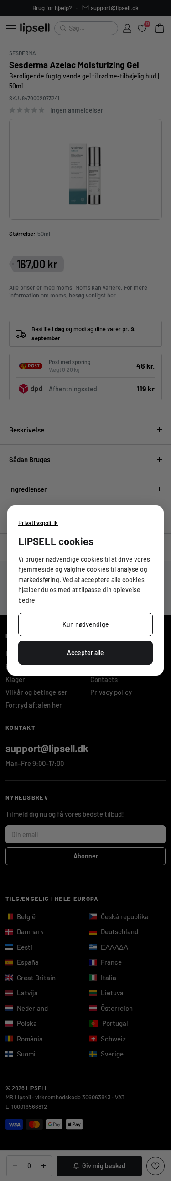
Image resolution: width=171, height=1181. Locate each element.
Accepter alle (85, 652)
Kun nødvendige (85, 624)
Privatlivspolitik (38, 522)
